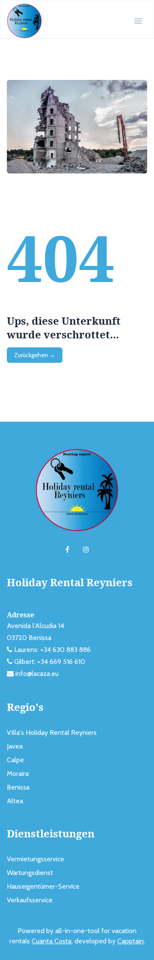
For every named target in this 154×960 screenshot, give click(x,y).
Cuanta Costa (51, 941)
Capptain (130, 941)
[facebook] (67, 550)
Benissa (18, 787)
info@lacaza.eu (37, 673)
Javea (15, 746)
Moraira (18, 773)
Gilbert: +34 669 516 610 (49, 662)
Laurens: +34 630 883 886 (52, 650)
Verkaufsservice (30, 900)
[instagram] (86, 550)
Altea (15, 801)
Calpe (15, 760)
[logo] (24, 21)
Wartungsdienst (30, 873)
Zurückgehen (34, 355)
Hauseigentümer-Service (43, 886)
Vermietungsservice (35, 859)
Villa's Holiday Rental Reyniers (52, 732)
